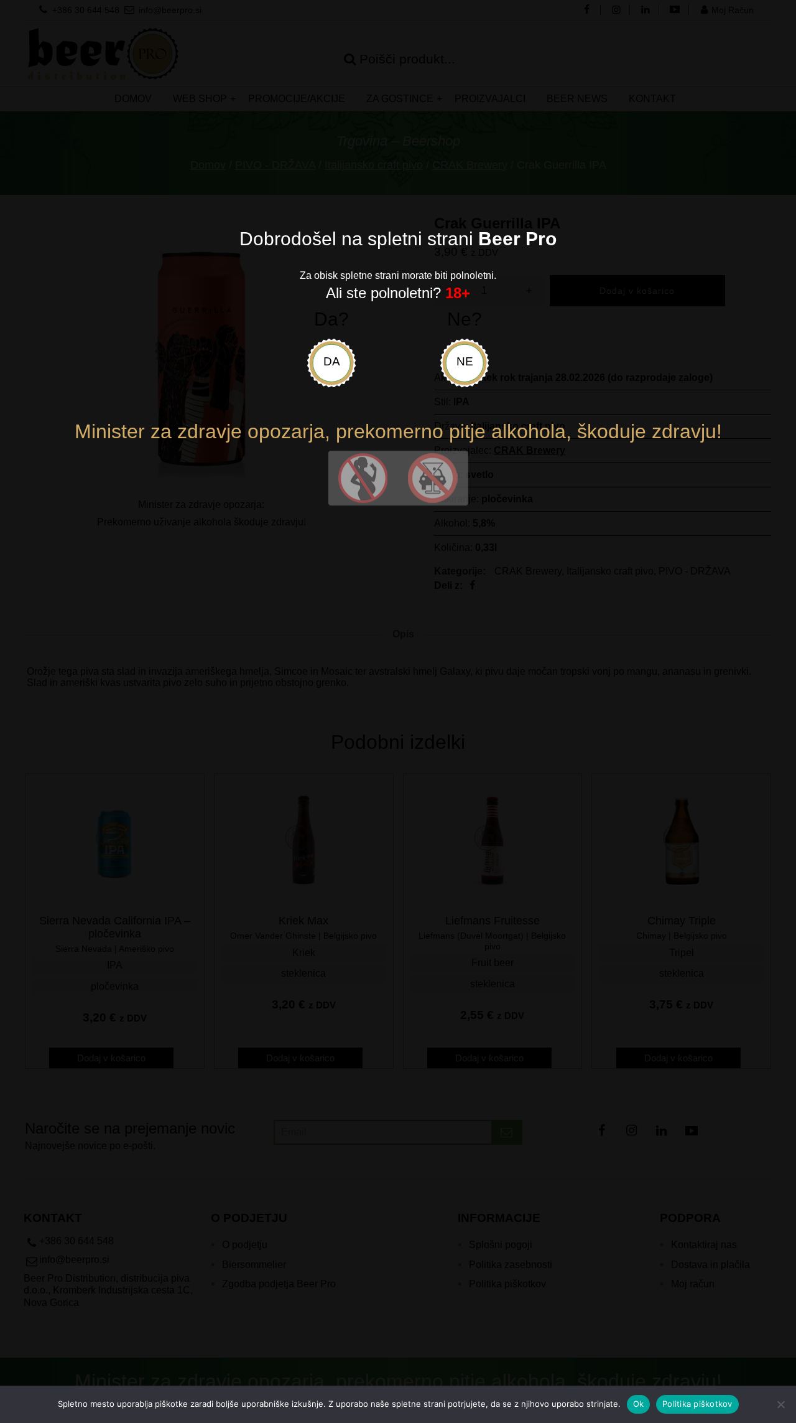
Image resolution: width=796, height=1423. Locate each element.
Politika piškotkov (697, 1404)
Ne (464, 361)
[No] (780, 1404)
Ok (638, 1404)
